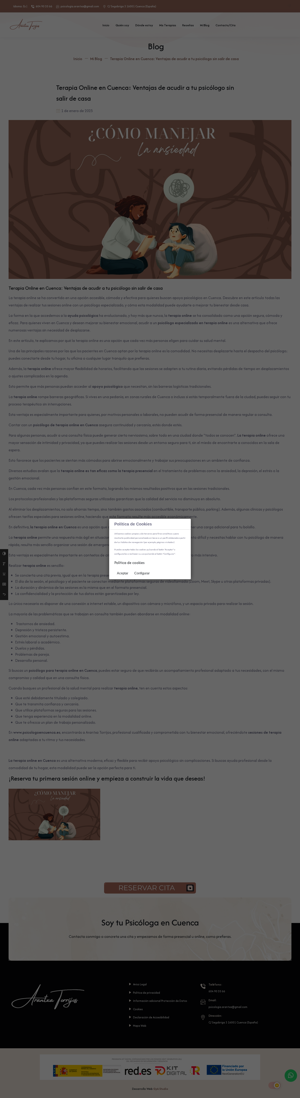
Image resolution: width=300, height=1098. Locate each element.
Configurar (142, 573)
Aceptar (122, 573)
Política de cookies (129, 562)
